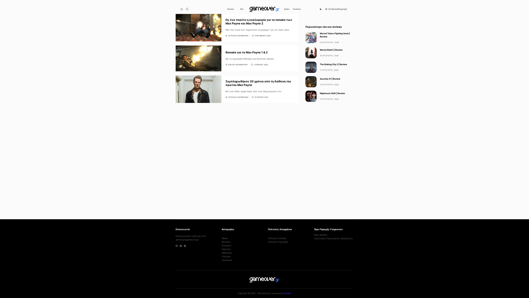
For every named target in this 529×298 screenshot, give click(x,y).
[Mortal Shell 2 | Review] (311, 52)
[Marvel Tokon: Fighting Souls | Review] (311, 37)
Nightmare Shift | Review (332, 93)
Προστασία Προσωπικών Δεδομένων (333, 238)
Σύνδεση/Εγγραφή (337, 9)
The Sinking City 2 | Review (333, 64)
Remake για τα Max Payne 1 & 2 (247, 52)
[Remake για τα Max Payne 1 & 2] (198, 58)
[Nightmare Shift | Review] (311, 96)
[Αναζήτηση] (187, 9)
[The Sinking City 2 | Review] (311, 67)
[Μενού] (181, 9)
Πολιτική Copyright (278, 241)
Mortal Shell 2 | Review (331, 50)
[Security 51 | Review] (311, 81)
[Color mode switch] (320, 9)
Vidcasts (226, 256)
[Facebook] (177, 246)
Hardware (297, 9)
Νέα (242, 9)
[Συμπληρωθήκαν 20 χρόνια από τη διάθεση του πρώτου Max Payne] (198, 89)
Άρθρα (286, 9)
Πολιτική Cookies (277, 238)
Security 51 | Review (330, 79)
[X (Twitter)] (181, 246)
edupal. (287, 293)
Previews (226, 245)
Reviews (230, 9)
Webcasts (227, 252)
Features (226, 249)
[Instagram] (185, 246)
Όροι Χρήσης (320, 234)
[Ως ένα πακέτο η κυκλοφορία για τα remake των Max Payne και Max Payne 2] (198, 27)
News (225, 238)
